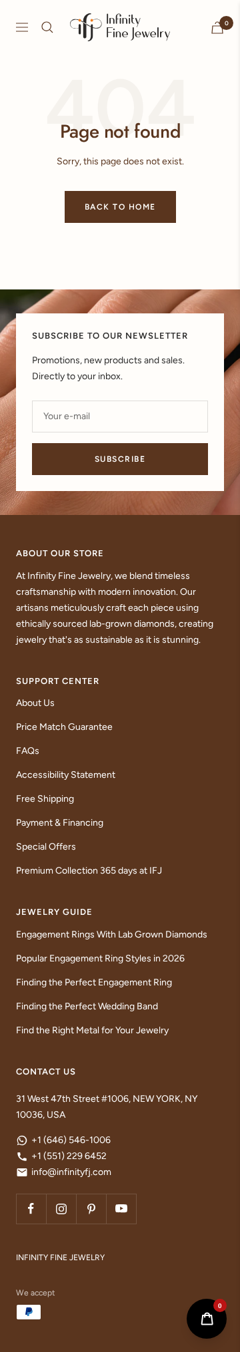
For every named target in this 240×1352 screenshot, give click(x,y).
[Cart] (217, 27)
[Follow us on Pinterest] (91, 1209)
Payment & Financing (59, 822)
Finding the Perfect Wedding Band (87, 1006)
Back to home (120, 207)
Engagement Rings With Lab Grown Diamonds (111, 934)
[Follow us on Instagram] (61, 1209)
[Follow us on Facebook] (31, 1209)
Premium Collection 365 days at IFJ (89, 870)
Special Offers (46, 846)
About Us (35, 703)
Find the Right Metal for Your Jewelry (92, 1030)
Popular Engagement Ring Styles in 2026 (100, 958)
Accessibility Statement (65, 774)
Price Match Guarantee (64, 727)
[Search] (47, 27)
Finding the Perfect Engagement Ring (94, 982)
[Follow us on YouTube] (121, 1209)
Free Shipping (45, 798)
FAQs (27, 751)
